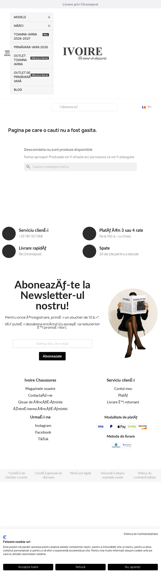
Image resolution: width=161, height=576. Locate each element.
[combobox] (84, 107)
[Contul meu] (6, 106)
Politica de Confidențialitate (141, 534)
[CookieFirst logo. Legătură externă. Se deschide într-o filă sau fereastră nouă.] (4, 537)
